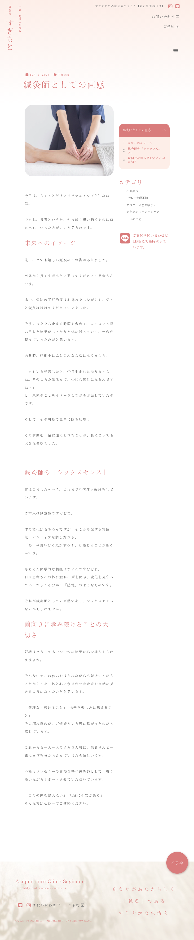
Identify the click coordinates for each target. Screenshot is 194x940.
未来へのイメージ (140, 143)
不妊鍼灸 (64, 74)
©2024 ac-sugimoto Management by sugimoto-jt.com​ (54, 920)
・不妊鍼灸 (131, 191)
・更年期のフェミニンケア (141, 212)
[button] (176, 51)
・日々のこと (133, 219)
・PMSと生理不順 (136, 198)
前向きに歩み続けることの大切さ (146, 160)
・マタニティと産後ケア (140, 205)
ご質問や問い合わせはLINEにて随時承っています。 (150, 241)
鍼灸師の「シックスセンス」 (145, 150)
